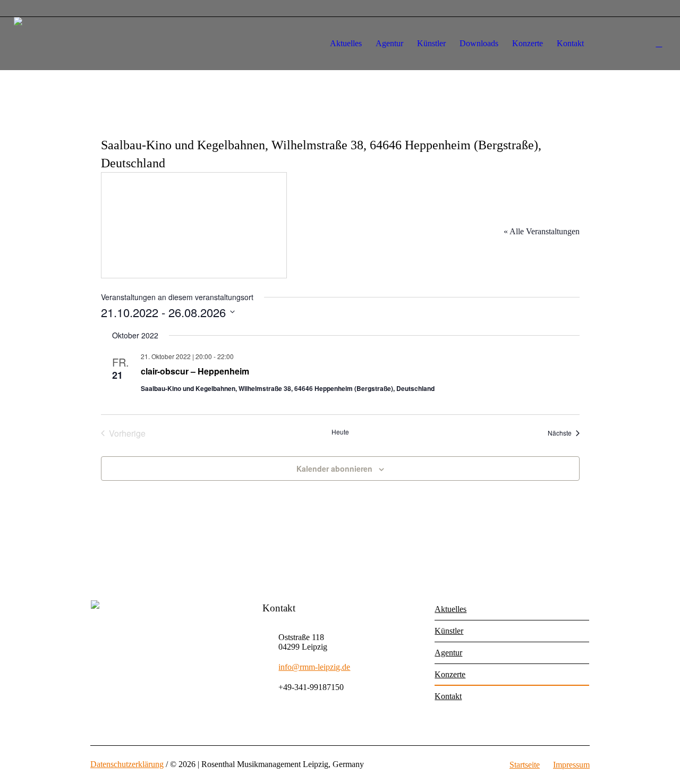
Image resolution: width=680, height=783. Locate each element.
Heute (340, 432)
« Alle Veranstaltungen (542, 231)
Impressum (571, 764)
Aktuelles (450, 609)
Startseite (524, 764)
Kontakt (448, 696)
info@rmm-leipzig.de (314, 666)
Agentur (448, 652)
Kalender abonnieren (334, 468)
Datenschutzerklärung (127, 764)
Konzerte (450, 674)
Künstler (449, 630)
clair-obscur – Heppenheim (195, 371)
